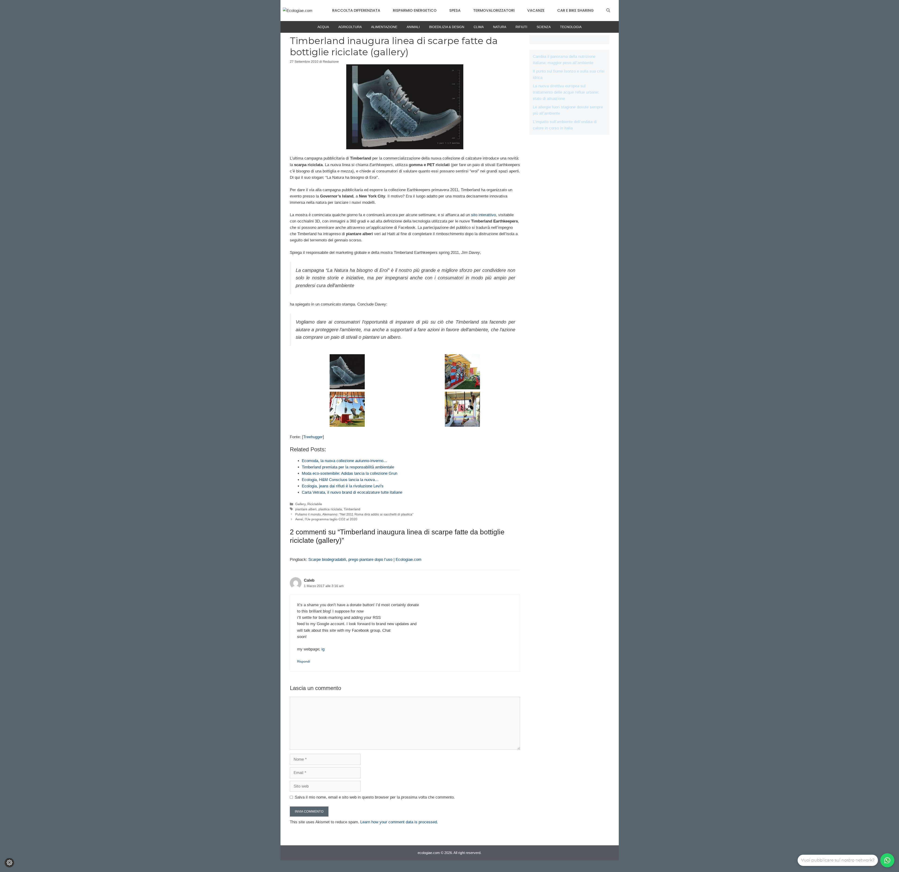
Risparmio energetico (415, 10)
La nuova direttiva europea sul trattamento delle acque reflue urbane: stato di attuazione (566, 92)
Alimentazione (384, 27)
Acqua (323, 27)
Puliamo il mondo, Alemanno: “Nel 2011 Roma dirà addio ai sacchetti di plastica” (354, 514)
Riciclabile (314, 504)
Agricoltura (350, 27)
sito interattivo (483, 215)
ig (322, 649)
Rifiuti (521, 27)
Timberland (352, 509)
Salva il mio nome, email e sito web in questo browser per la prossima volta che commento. (375, 797)
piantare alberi (306, 509)
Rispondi (303, 661)
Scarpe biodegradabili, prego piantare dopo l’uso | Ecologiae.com (364, 559)
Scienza (544, 27)
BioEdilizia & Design (446, 27)
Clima (479, 27)
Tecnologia (571, 27)
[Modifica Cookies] (9, 862)
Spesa (455, 10)
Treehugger (313, 437)
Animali (413, 27)
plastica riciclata (330, 509)
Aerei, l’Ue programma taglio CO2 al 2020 (326, 519)
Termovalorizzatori (494, 10)
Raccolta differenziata (356, 10)
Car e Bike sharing (575, 10)
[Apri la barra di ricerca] (608, 10)
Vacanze (536, 10)
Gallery (300, 504)
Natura (499, 27)
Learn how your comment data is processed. (399, 822)
